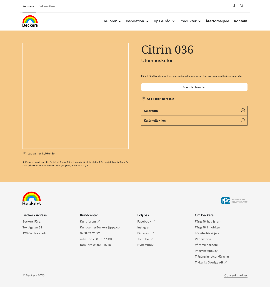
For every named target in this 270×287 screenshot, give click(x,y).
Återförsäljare (217, 21)
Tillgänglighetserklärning (212, 256)
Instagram (144, 227)
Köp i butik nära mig (160, 98)
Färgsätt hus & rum (208, 221)
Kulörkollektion (155, 121)
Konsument (29, 6)
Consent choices (236, 275)
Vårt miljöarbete (206, 245)
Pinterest (143, 233)
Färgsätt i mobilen (207, 227)
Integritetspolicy (206, 251)
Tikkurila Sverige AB (209, 262)
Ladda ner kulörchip (41, 153)
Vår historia (203, 239)
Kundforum (88, 221)
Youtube (143, 239)
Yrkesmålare (47, 6)
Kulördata (151, 111)
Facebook (144, 221)
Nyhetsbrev (145, 245)
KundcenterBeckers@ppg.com (102, 227)
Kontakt (241, 21)
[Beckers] (30, 21)
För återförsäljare (207, 233)
